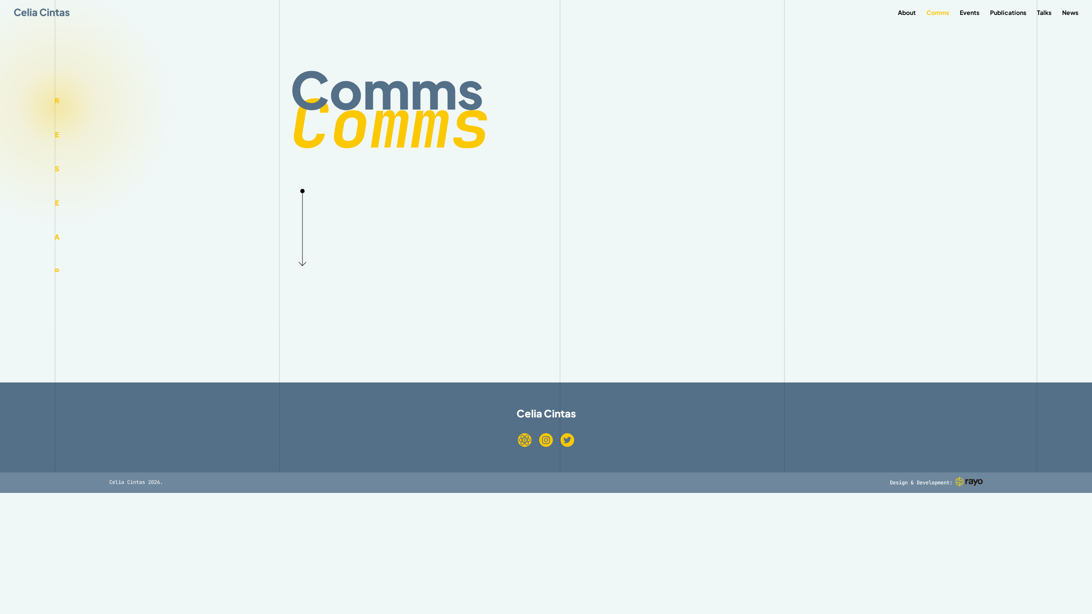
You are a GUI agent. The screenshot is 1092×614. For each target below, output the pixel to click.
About (907, 12)
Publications (1008, 12)
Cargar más (546, 324)
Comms (937, 12)
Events (969, 12)
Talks (1044, 12)
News (1070, 12)
